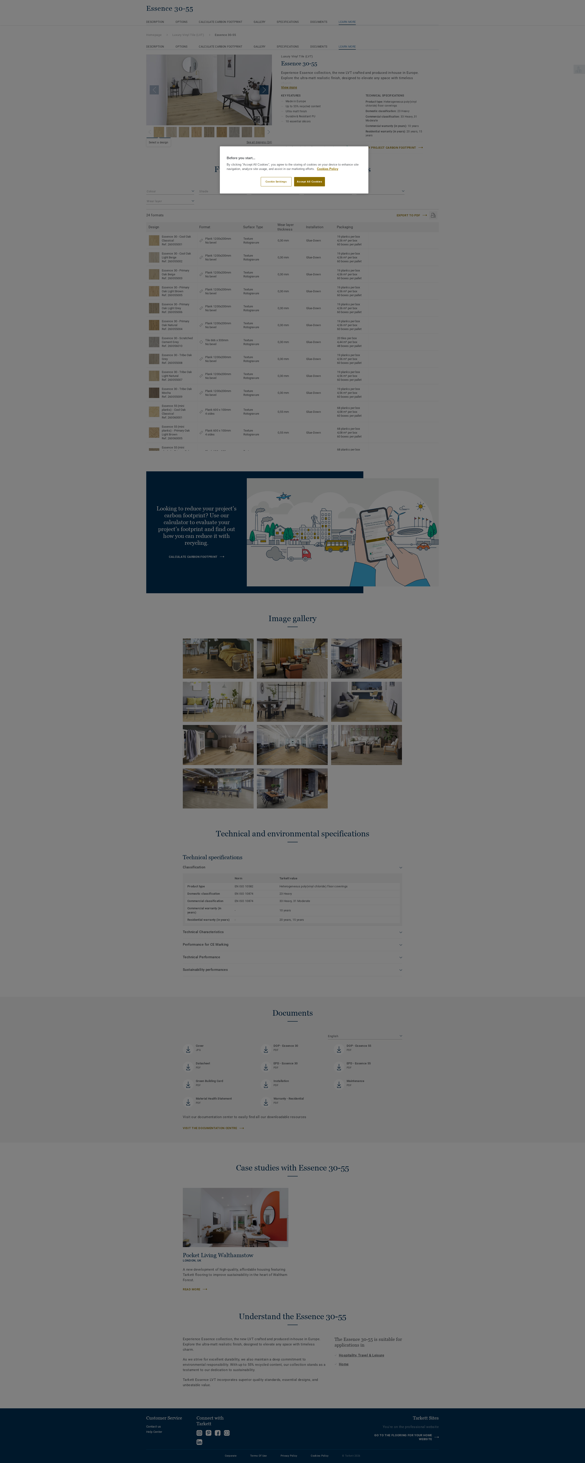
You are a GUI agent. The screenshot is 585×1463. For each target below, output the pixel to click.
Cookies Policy (327, 169)
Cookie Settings (276, 181)
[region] (294, 170)
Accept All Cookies (309, 181)
